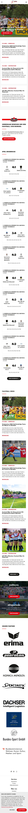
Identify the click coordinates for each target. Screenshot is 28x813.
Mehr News (13, 574)
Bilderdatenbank (14, 785)
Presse (14, 783)
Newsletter (14, 781)
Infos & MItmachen (9, 138)
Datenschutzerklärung (7, 807)
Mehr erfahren (14, 596)
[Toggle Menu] (2, 2)
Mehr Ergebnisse (13, 378)
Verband (14, 791)
